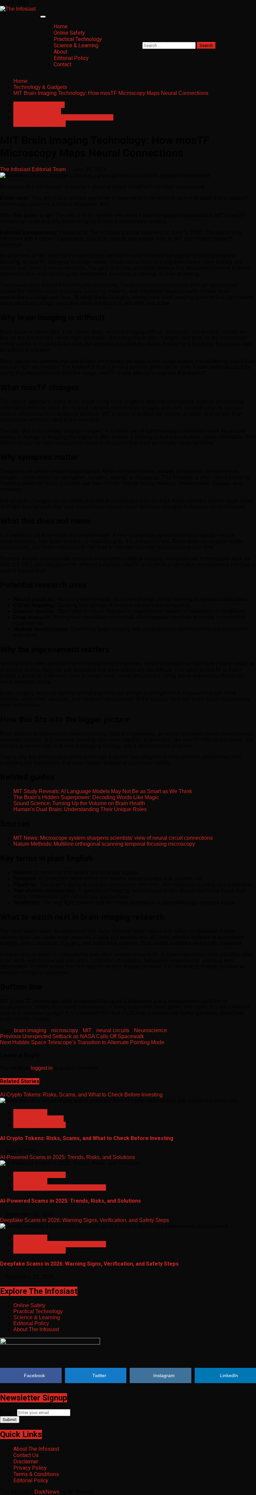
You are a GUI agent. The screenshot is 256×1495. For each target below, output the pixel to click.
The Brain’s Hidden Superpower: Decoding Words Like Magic (86, 797)
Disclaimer (25, 1461)
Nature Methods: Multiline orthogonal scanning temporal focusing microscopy (104, 844)
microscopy (64, 1030)
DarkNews (46, 1492)
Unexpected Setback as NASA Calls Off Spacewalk (72, 1036)
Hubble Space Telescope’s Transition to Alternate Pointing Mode (82, 1042)
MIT (87, 1030)
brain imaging (30, 1030)
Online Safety (69, 33)
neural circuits (112, 1030)
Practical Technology (78, 39)
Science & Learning (76, 45)
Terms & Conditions (36, 1474)
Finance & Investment (38, 1118)
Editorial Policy (71, 58)
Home (61, 26)
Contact (62, 64)
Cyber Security (30, 1112)
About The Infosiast (36, 1329)
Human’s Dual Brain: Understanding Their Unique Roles (80, 809)
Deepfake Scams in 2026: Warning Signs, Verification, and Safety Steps (84, 1220)
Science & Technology (39, 105)
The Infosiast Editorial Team (33, 169)
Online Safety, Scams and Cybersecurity (59, 1187)
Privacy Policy (30, 1468)
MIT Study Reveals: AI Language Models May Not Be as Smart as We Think (102, 791)
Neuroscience (150, 1030)
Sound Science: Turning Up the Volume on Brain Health (79, 803)
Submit (10, 1419)
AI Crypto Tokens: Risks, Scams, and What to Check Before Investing (81, 1094)
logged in (42, 1068)
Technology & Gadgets (39, 124)
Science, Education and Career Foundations (63, 117)
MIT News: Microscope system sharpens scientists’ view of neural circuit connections (113, 838)
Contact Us (26, 1455)
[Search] (144, 39)
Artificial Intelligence (37, 111)
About (60, 52)
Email (8, 1412)
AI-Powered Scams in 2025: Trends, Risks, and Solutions (67, 1157)
